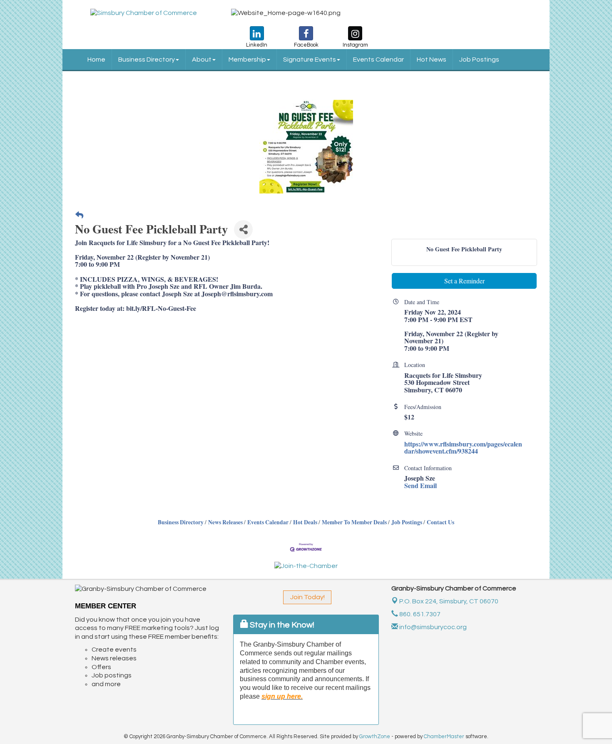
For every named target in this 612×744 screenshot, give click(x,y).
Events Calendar (378, 59)
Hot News (431, 59)
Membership (247, 59)
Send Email (420, 485)
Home (96, 59)
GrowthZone (374, 736)
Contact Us (440, 522)
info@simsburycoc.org (432, 627)
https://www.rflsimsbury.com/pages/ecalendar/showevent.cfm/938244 (463, 447)
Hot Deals (305, 522)
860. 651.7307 (419, 614)
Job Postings (479, 59)
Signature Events (309, 59)
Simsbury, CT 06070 (448, 601)
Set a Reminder (464, 280)
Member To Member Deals (354, 522)
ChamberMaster (444, 736)
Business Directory (146, 59)
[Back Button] (79, 215)
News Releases (225, 522)
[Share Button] (243, 229)
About (201, 59)
